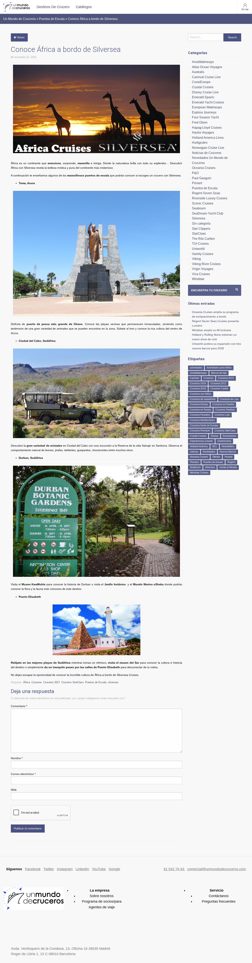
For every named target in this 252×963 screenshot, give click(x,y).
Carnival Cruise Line (206, 77)
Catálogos (84, 7)
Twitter (49, 869)
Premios (194, 462)
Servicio (216, 890)
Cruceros (37, 682)
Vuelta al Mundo (228, 467)
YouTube (99, 869)
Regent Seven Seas (206, 193)
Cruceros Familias (225, 409)
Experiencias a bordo (201, 441)
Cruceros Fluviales (200, 414)
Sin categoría (201, 223)
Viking (196, 258)
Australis (198, 72)
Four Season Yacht (205, 117)
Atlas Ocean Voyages (207, 67)
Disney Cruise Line (205, 92)
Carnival (194, 378)
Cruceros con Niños (200, 394)
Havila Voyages (203, 132)
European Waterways (207, 107)
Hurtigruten (200, 142)
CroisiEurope (201, 82)
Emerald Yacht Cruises (208, 102)
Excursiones (229, 436)
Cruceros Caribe (219, 388)
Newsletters (228, 446)
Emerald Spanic (203, 97)
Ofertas (216, 456)
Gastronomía (224, 441)
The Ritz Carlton (203, 238)
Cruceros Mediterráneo (202, 420)
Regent (231, 462)
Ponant (197, 183)
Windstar (198, 279)
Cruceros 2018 (198, 388)
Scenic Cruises (202, 203)
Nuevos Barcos (228, 451)
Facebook (33, 869)
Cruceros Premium (200, 430)
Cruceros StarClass (72, 682)
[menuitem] (53, 7)
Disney (214, 436)
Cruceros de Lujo (229, 399)
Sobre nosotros (102, 896)
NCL (214, 446)
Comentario (19, 706)
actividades (196, 367)
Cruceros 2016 (198, 383)
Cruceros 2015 (226, 378)
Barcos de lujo (219, 373)
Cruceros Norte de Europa (204, 425)
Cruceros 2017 (51, 682)
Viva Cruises (201, 274)
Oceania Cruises (203, 168)
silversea (113, 682)
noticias (194, 451)
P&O (195, 173)
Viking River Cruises (206, 264)
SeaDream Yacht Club (207, 213)
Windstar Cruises (199, 472)
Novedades (209, 451)
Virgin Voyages (202, 269)
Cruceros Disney (199, 404)
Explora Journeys (204, 112)
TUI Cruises (200, 243)
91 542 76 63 (174, 869)
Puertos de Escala (95, 682)
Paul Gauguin (201, 178)
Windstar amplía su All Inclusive (211, 330)
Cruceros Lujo (222, 414)
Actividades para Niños (219, 367)
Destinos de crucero (53, 7)
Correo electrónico (23, 774)
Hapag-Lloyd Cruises (207, 127)
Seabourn (199, 208)
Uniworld (198, 248)
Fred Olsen (200, 122)
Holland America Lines (208, 137)
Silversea (198, 218)
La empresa (99, 890)
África (26, 682)
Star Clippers (201, 228)
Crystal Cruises (202, 87)
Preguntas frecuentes (218, 901)
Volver (20, 37)
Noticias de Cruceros (206, 153)
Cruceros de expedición (203, 399)
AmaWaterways (203, 62)
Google (114, 869)
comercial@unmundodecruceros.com (216, 869)
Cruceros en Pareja (200, 409)
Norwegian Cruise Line (208, 147)
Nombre (17, 758)
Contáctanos (219, 896)
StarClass (199, 233)
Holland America (199, 446)
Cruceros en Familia (223, 404)
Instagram (65, 869)
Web (14, 789)
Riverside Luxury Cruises (209, 198)
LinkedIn (82, 869)
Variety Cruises (202, 254)
